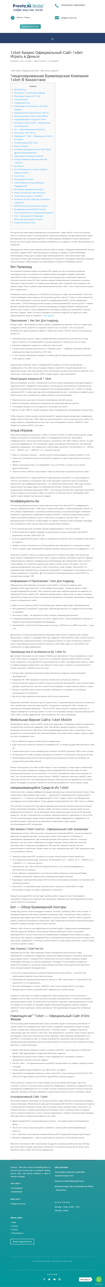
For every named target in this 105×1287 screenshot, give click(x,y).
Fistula (14, 1229)
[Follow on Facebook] (44, 1279)
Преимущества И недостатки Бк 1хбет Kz (31, 113)
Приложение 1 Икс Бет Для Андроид (29, 93)
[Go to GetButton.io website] (99, 1284)
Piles (14, 1222)
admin (16, 61)
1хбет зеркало (48, 315)
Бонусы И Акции (21, 146)
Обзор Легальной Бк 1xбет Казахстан (29, 192)
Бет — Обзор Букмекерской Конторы (29, 129)
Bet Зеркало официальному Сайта (28, 189)
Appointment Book (30, 26)
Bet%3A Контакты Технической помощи (31, 206)
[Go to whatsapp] (99, 1279)
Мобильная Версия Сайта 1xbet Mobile (31, 116)
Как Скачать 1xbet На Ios (24, 132)
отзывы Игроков (20, 99)
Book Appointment (22, 1241)
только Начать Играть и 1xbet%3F (28, 196)
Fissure (15, 1226)
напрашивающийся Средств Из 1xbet (30, 119)
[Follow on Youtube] (54, 1279)
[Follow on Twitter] (49, 1279)
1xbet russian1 (40, 61)
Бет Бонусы (19, 166)
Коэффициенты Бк (22, 103)
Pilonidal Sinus (17, 1233)
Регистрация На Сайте (23, 179)
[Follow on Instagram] (59, 1279)
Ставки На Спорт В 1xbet (24, 222)
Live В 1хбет (19, 176)
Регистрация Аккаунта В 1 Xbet (27, 96)
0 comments (53, 61)
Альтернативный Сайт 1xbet (26, 142)
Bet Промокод (20, 89)
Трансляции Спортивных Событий (28, 156)
